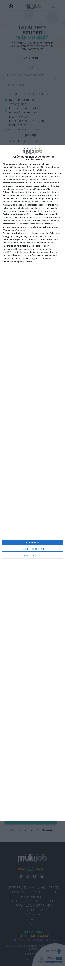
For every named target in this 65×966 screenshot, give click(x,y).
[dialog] (32, 483)
